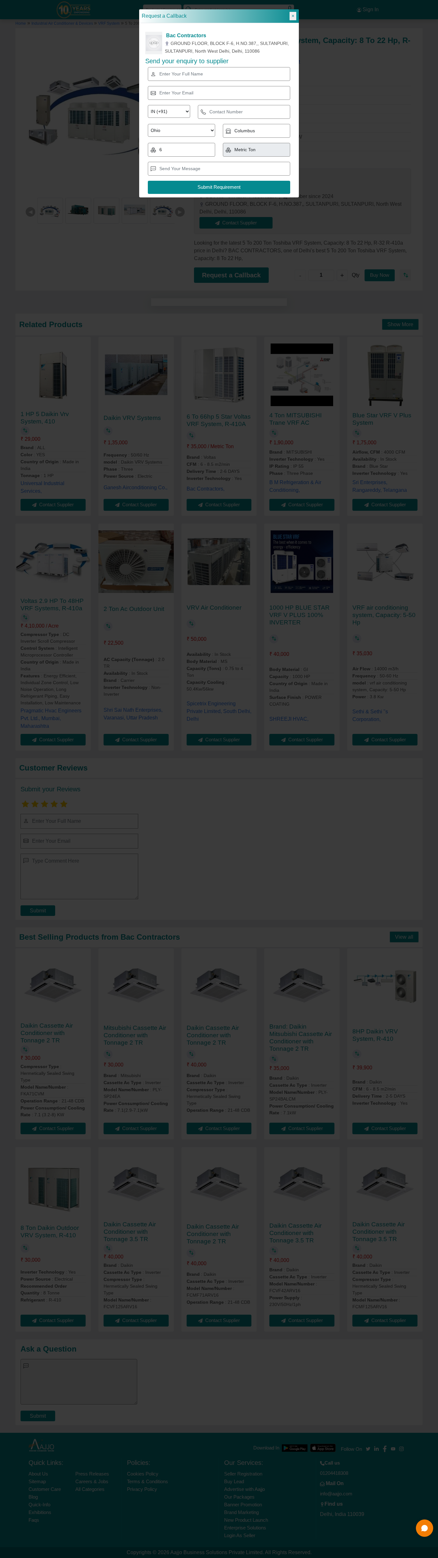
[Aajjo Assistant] (424, 1528)
